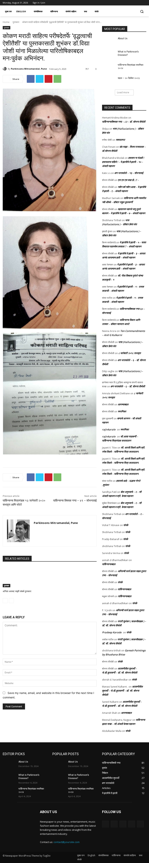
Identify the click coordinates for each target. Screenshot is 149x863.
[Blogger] (105, 824)
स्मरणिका (122, 411)
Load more (123, 92)
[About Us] (108, 41)
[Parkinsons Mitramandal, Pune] (5, 69)
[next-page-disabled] (11, 600)
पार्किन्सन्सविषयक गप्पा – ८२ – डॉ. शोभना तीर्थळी (123, 121)
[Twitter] (133, 3)
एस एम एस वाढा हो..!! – (128, 180)
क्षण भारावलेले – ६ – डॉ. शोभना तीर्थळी (128, 386)
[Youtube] (144, 3)
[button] (141, 11)
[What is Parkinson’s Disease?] (108, 54)
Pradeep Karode (111, 632)
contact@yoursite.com (67, 842)
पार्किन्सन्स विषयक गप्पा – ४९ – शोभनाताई (75, 500)
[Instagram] (128, 3)
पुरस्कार (16, 22)
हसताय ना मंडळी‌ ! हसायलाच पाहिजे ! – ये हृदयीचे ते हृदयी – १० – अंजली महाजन (123, 162)
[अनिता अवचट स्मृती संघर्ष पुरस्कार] (17, 577)
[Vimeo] (138, 3)
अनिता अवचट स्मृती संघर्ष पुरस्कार (17, 591)
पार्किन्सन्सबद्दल (108, 564)
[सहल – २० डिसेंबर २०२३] (108, 81)
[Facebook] (122, 3)
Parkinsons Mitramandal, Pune (29, 68)
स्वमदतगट (120, 139)
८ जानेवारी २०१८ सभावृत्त (129, 353)
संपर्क (125, 525)
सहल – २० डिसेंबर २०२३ (129, 78)
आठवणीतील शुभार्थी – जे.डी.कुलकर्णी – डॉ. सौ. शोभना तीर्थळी (122, 690)
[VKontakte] (140, 824)
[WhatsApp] (57, 79)
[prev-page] (5, 600)
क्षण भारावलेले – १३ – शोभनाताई (128, 173)
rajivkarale (108, 429)
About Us (122, 38)
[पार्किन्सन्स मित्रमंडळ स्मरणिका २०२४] (108, 68)
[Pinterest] (48, 79)
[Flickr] (123, 824)
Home (6, 22)
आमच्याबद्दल (123, 404)
